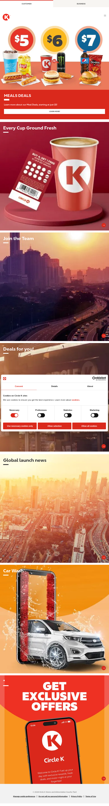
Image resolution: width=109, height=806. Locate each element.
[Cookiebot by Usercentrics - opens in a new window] (94, 379)
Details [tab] (54, 386)
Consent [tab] (19, 386)
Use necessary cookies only (20, 426)
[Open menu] (105, 15)
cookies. (76, 400)
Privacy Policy (76, 796)
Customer (27, 4)
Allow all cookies (89, 426)
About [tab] (90, 386)
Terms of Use (90, 796)
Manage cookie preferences (24, 796)
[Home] (7, 17)
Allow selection (54, 426)
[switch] (41, 415)
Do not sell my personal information (53, 796)
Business (81, 4)
